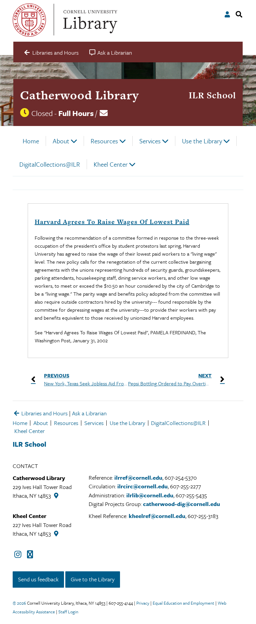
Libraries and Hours (44, 413)
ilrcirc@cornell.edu (142, 486)
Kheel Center (111, 164)
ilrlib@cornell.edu (149, 495)
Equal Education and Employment (183, 603)
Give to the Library (93, 579)
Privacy (142, 603)
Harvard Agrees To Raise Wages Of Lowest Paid (112, 221)
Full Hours (76, 113)
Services (150, 140)
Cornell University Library (89, 20)
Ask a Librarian (89, 413)
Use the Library (202, 140)
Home (31, 140)
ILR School (212, 95)
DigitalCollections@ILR (49, 164)
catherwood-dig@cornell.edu (181, 504)
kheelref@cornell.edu (157, 516)
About (61, 140)
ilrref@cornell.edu (138, 477)
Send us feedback (38, 579)
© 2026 (19, 603)
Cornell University (29, 20)
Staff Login (68, 611)
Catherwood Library (79, 95)
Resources (104, 140)
